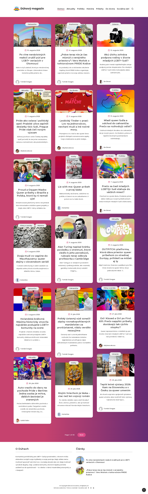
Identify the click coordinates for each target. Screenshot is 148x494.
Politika (80, 9)
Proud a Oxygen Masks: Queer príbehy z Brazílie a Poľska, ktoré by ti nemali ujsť (32, 194)
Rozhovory (73, 24)
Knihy (73, 156)
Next (81, 435)
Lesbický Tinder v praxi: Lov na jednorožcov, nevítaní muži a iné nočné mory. (74, 125)
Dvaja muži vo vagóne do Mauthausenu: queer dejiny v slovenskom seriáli (32, 259)
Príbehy (100, 9)
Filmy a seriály (32, 159)
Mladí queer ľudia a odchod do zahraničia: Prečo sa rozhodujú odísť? (115, 123)
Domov (61, 9)
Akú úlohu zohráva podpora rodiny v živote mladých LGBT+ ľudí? (115, 57)
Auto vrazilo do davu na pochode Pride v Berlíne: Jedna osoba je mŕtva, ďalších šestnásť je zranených (32, 393)
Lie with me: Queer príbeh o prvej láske (74, 188)
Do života (110, 9)
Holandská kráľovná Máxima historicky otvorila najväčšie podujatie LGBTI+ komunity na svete (32, 323)
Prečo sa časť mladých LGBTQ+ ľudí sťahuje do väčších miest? (115, 189)
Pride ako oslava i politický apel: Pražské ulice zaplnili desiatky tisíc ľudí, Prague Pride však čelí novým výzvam (32, 126)
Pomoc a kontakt (72, 488)
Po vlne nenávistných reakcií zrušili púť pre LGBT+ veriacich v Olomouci (32, 59)
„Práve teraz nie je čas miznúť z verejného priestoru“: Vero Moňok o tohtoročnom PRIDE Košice (74, 59)
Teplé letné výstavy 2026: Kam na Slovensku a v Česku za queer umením (115, 387)
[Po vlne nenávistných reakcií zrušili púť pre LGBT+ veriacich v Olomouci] (80, 460)
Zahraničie (32, 24)
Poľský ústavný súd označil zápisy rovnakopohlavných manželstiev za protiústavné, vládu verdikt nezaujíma (74, 324)
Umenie (115, 354)
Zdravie (115, 24)
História (90, 9)
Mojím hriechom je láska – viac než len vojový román (74, 395)
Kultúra (124, 288)
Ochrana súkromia (60, 488)
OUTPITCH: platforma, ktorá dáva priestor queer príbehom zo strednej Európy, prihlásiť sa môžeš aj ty (116, 255)
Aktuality (71, 9)
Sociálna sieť (123, 9)
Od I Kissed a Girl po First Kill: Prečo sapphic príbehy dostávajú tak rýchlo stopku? (115, 323)
